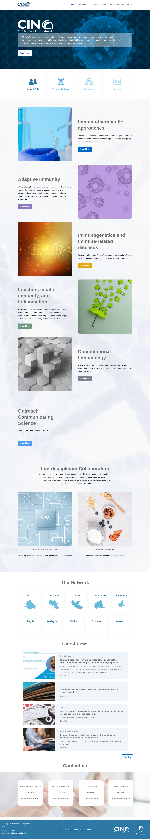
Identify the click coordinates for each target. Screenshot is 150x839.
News (104, 5)
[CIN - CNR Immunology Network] (24, 5)
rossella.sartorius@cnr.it (61, 798)
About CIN (82, 5)
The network (94, 5)
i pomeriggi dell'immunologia (68, 731)
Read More (24, 53)
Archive (127, 757)
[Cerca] (131, 5)
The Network (73, 830)
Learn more (84, 149)
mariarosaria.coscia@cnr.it (30, 798)
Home (73, 5)
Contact (89, 830)
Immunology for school (119, 5)
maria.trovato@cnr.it (91, 798)
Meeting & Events (65, 656)
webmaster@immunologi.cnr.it (121, 798)
